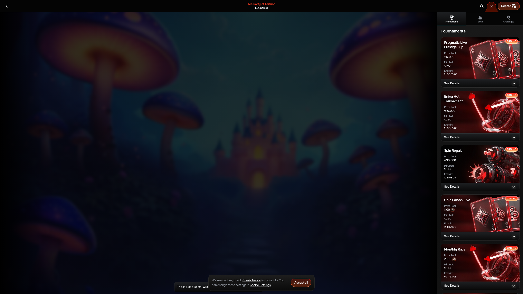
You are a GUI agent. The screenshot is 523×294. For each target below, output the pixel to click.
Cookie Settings (260, 285)
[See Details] (513, 83)
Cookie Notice (251, 280)
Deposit (506, 6)
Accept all (301, 282)
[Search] (481, 6)
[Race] (491, 6)
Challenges (508, 21)
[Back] (7, 6)
